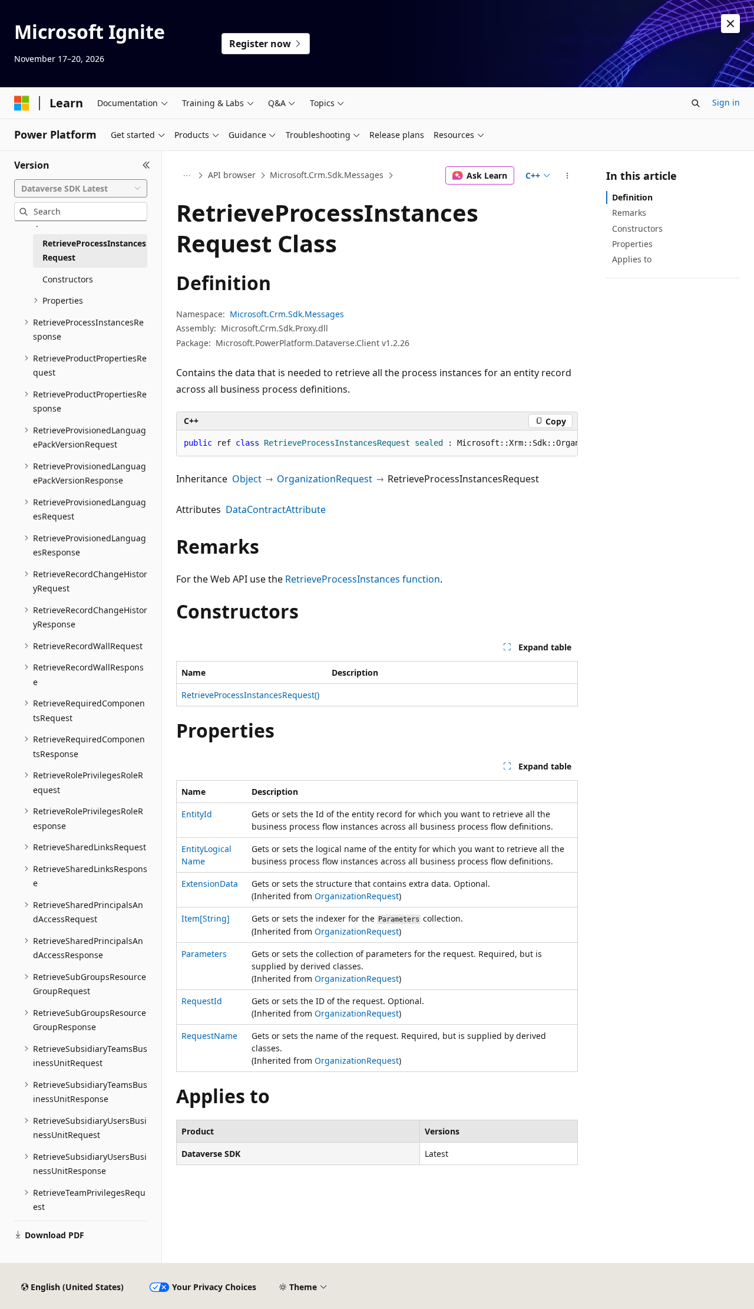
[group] (377, 443)
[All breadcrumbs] (186, 175)
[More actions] (567, 175)
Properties (632, 243)
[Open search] (695, 103)
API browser (232, 174)
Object (247, 478)
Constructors (637, 228)
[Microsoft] (21, 103)
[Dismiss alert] (730, 23)
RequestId (201, 1001)
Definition (632, 197)
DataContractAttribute (276, 509)
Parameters (204, 953)
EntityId (196, 814)
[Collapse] (146, 165)
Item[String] (205, 918)
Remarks (629, 212)
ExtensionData (209, 883)
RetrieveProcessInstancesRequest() (250, 694)
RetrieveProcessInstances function (362, 579)
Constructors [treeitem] (67, 279)
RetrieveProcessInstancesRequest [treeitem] (94, 251)
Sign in (726, 102)
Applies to (632, 259)
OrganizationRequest (324, 478)
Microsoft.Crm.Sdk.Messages (326, 174)
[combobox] (80, 188)
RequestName (209, 1035)
